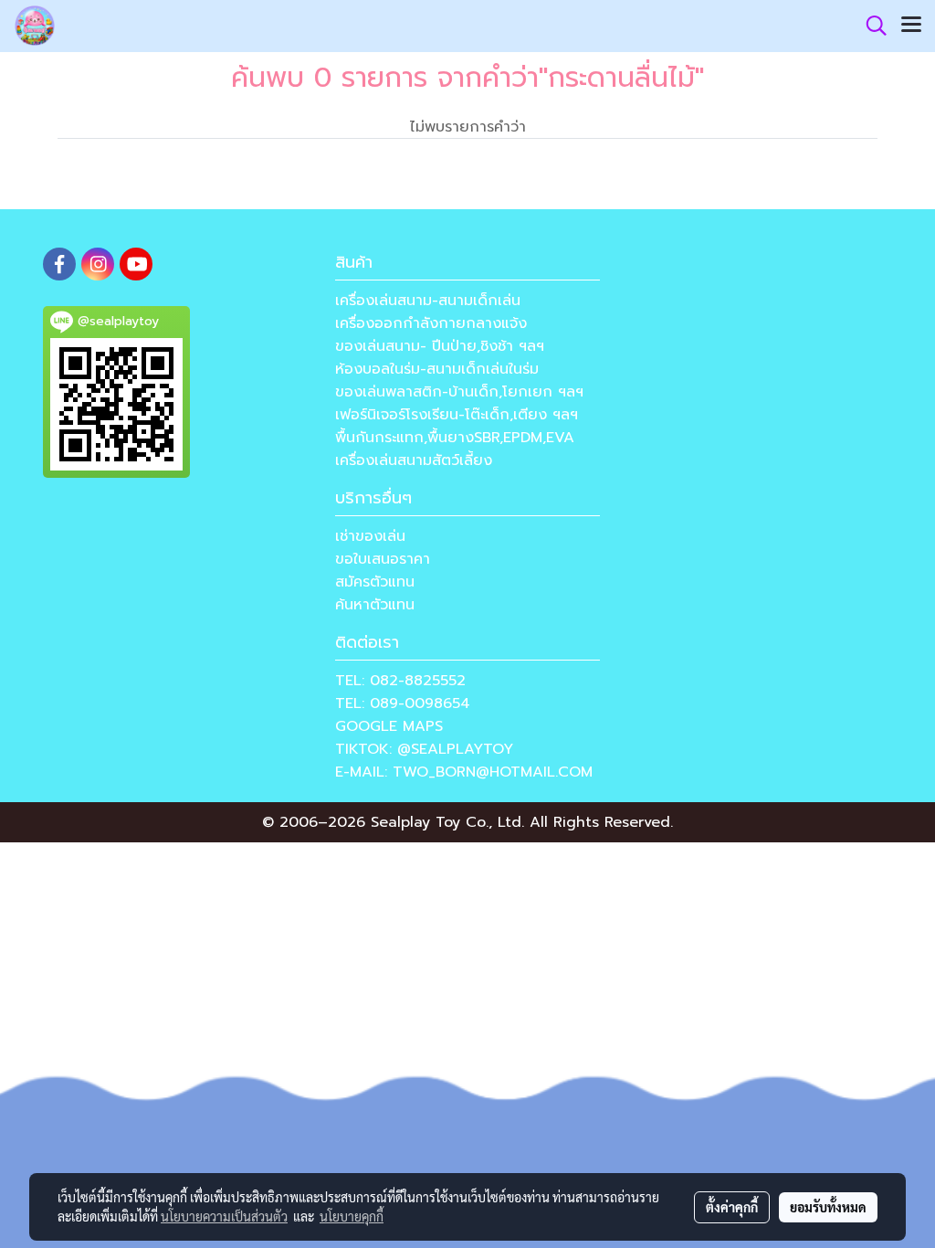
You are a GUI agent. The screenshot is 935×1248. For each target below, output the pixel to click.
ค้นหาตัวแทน (375, 605)
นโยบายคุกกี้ (351, 1216)
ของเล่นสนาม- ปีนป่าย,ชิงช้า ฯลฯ (439, 346)
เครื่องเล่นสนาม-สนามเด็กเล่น (427, 301)
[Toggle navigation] (911, 25)
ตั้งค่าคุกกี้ (732, 1207)
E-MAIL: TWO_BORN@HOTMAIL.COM (464, 772)
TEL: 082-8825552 (400, 681)
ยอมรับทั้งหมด (828, 1207)
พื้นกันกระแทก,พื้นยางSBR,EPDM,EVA (454, 438)
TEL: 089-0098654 (402, 703)
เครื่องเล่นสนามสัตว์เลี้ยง (413, 460)
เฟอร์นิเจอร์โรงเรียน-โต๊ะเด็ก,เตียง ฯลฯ (456, 415)
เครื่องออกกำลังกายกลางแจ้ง (431, 323)
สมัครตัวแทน (375, 582)
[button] (870, 26)
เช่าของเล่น (370, 536)
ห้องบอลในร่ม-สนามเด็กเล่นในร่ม (437, 369)
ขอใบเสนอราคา (382, 559)
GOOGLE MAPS (389, 726)
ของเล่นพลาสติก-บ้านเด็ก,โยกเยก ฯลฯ (459, 392)
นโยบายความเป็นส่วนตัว (224, 1216)
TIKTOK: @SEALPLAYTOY (424, 749)
